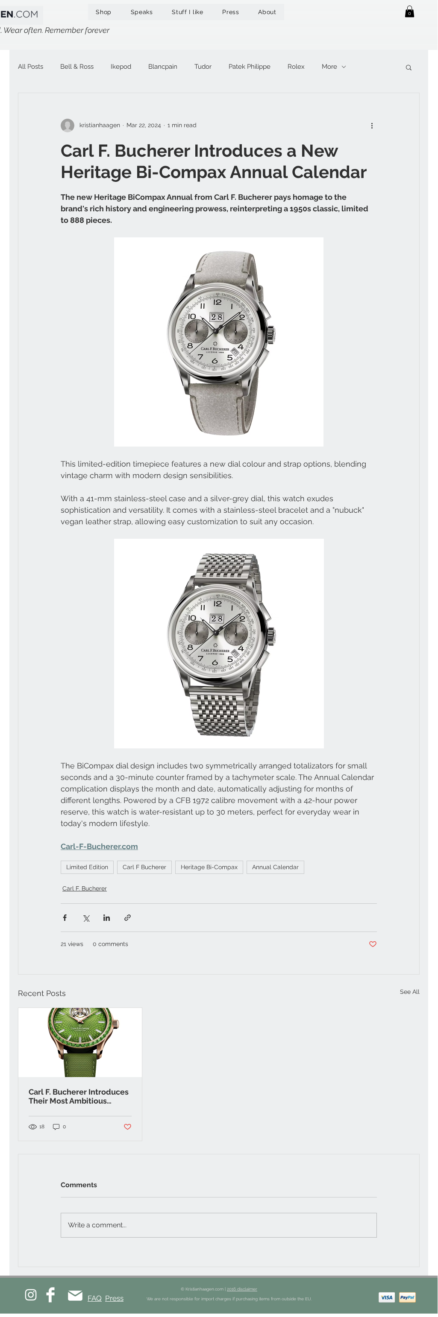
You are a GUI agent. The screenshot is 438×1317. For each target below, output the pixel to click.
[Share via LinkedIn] (107, 918)
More (329, 66)
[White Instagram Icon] (30, 1294)
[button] (409, 11)
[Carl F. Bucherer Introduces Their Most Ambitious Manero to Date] (80, 1042)
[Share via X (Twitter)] (86, 918)
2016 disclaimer (242, 1289)
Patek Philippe (249, 66)
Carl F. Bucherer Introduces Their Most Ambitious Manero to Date (79, 1096)
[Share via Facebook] (65, 918)
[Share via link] (127, 918)
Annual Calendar (275, 867)
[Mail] (75, 1295)
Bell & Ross (77, 66)
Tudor (203, 66)
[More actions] (372, 125)
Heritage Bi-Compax (209, 867)
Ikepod (121, 66)
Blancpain (162, 66)
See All (410, 991)
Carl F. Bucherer (84, 888)
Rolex (296, 66)
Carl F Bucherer (144, 867)
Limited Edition (87, 867)
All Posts (30, 66)
